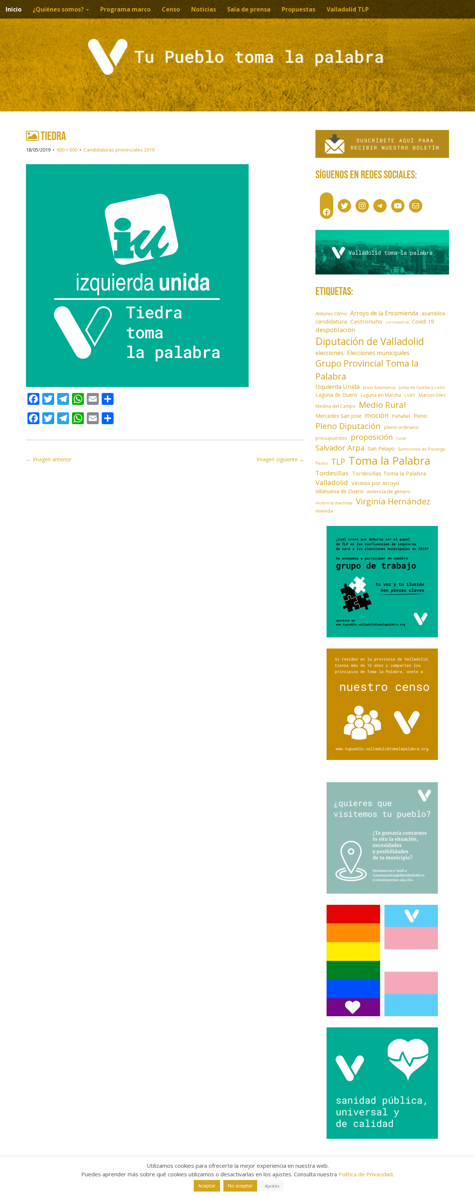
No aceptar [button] (240, 1185)
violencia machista (334, 503)
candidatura (331, 321)
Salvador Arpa (339, 447)
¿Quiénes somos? (59, 9)
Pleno (420, 415)
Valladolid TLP (348, 9)
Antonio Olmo (331, 313)
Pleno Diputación (348, 425)
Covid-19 (423, 321)
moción (377, 415)
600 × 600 (67, 149)
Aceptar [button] (207, 1185)
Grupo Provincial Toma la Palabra (367, 369)
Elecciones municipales (378, 353)
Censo (171, 9)
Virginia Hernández (393, 501)
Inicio (14, 9)
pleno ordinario (401, 427)
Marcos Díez (432, 395)
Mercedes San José (338, 415)
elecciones (329, 353)
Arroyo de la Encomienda (384, 313)
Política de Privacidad (365, 1174)
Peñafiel (401, 416)
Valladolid (331, 482)
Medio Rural (382, 404)
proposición (372, 437)
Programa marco (125, 9)
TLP (338, 461)
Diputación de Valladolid (369, 341)
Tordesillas (331, 473)
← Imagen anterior (48, 459)
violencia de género (388, 491)
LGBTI (409, 395)
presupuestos (331, 438)
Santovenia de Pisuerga (421, 449)
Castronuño (366, 321)
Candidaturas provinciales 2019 (118, 149)
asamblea (433, 313)
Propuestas (298, 9)
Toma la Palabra (389, 460)
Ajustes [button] (272, 1186)
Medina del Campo (335, 406)
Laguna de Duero (336, 394)
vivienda (324, 511)
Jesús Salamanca (379, 387)
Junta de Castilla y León (422, 387)
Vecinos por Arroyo (375, 483)
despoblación (335, 329)
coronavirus (397, 322)
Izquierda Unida (337, 387)
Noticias (203, 9)
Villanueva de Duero (339, 491)
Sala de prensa (249, 9)
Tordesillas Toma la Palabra (389, 473)
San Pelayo (381, 448)
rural (401, 438)
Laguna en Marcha (381, 395)
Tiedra (321, 463)
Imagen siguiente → (280, 459)
